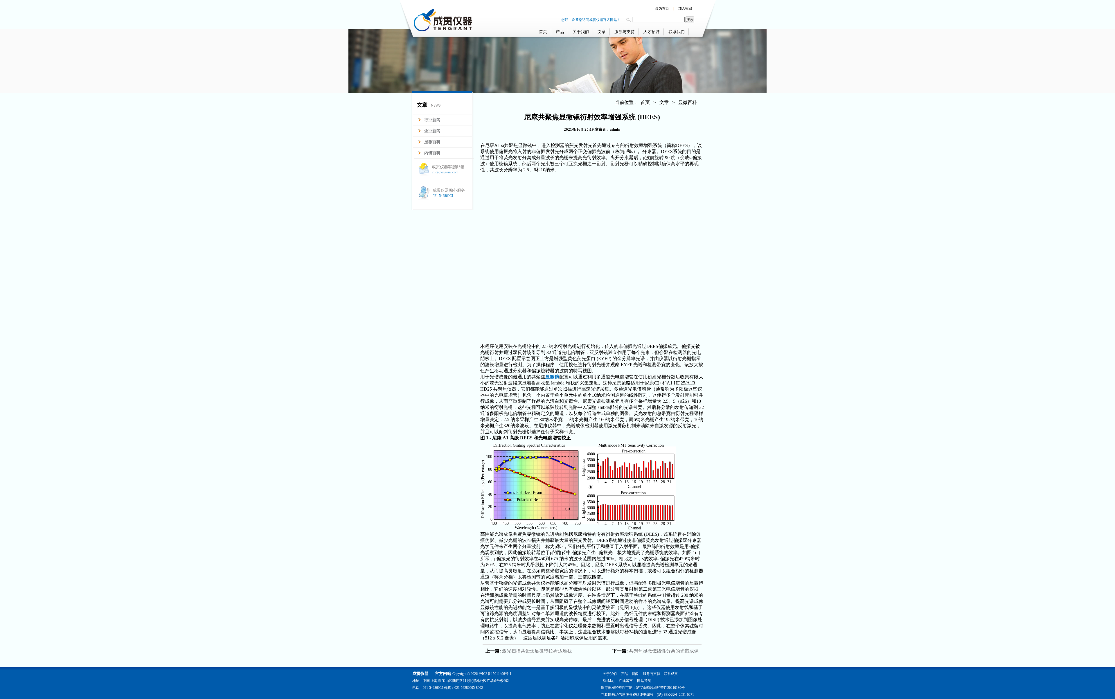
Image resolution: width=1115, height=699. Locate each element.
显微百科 (687, 102)
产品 (560, 32)
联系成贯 (671, 674)
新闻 (635, 674)
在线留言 (626, 681)
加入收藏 (685, 8)
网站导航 (644, 681)
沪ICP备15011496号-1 (495, 674)
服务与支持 (624, 32)
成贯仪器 (420, 673)
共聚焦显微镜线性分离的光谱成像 (664, 650)
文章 (602, 32)
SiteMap (608, 681)
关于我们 (581, 32)
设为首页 (662, 8)
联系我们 (676, 32)
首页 (543, 32)
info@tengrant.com (445, 172)
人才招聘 (651, 32)
